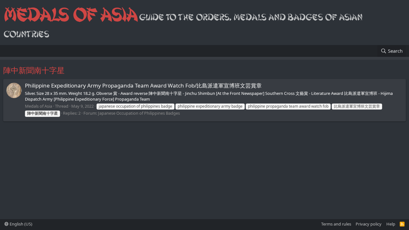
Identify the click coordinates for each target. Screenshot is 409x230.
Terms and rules (336, 224)
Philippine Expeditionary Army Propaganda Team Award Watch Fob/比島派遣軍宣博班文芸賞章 (143, 85)
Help (390, 224)
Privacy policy (369, 224)
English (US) (20, 224)
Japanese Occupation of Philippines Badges (139, 113)
